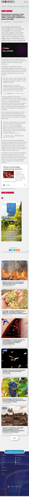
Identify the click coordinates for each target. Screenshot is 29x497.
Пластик (15, 6)
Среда (2, 462)
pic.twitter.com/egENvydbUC (15, 91)
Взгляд (2, 459)
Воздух (21, 6)
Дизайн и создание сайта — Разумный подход (20, 492)
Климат (4, 6)
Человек (9, 6)
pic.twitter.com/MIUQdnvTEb (11, 133)
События (3, 457)
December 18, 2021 (8, 137)
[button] (25, 2)
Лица (2, 464)
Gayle (14, 188)
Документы (4, 467)
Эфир (2, 465)
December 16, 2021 (18, 93)
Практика (3, 460)
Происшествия (10, 192)
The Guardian (20, 21)
